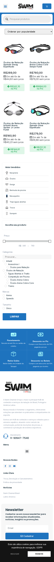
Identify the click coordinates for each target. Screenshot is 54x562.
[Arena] (4, 295)
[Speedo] (4, 298)
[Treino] (6, 286)
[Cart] (46, 6)
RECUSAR (15, 554)
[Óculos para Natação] (8, 267)
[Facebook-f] (5, 466)
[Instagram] (10, 466)
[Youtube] (14, 466)
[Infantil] (4, 261)
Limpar (14, 316)
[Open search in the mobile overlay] (27, 19)
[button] (5, 6)
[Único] (4, 308)
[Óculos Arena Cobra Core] (8, 283)
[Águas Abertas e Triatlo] (6, 273)
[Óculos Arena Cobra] (8, 280)
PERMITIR (39, 554)
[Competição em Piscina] (6, 276)
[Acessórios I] (6, 264)
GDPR (39, 548)
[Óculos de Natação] (4, 270)
